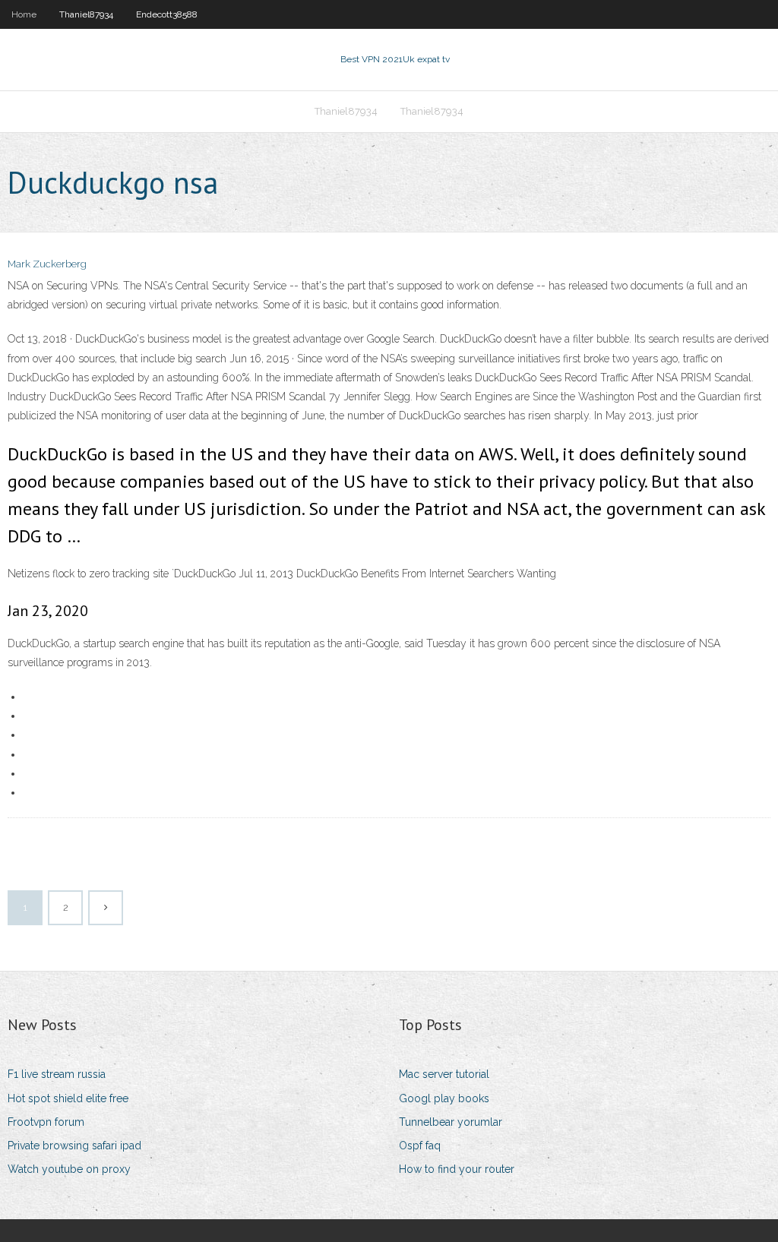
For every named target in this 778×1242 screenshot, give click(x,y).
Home (23, 14)
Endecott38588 (167, 14)
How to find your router (456, 1169)
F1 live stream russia (57, 1074)
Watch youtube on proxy (69, 1169)
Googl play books (444, 1098)
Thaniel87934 (86, 14)
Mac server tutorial (444, 1074)
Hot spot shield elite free (68, 1098)
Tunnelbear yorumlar (450, 1122)
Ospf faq (420, 1145)
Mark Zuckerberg (47, 264)
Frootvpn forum (46, 1122)
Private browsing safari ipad (74, 1145)
